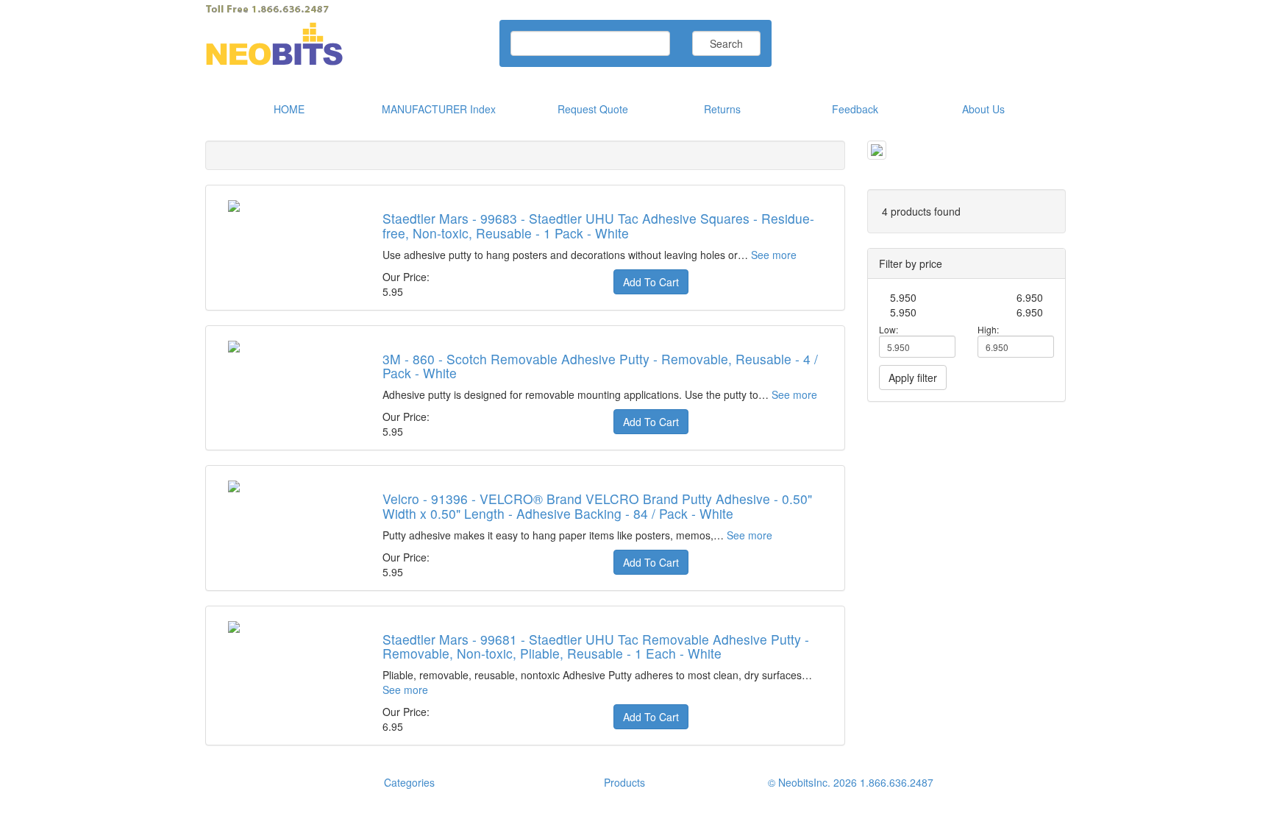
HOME (289, 109)
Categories (409, 782)
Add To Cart (651, 281)
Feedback (855, 109)
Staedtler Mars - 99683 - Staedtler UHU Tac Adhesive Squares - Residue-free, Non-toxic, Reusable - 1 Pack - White (598, 225)
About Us (983, 109)
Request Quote (593, 109)
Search (726, 43)
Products (624, 782)
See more (774, 254)
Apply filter (913, 377)
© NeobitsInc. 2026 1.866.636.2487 (850, 782)
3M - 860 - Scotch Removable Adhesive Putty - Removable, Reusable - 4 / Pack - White (600, 366)
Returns (722, 109)
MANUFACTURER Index (439, 109)
